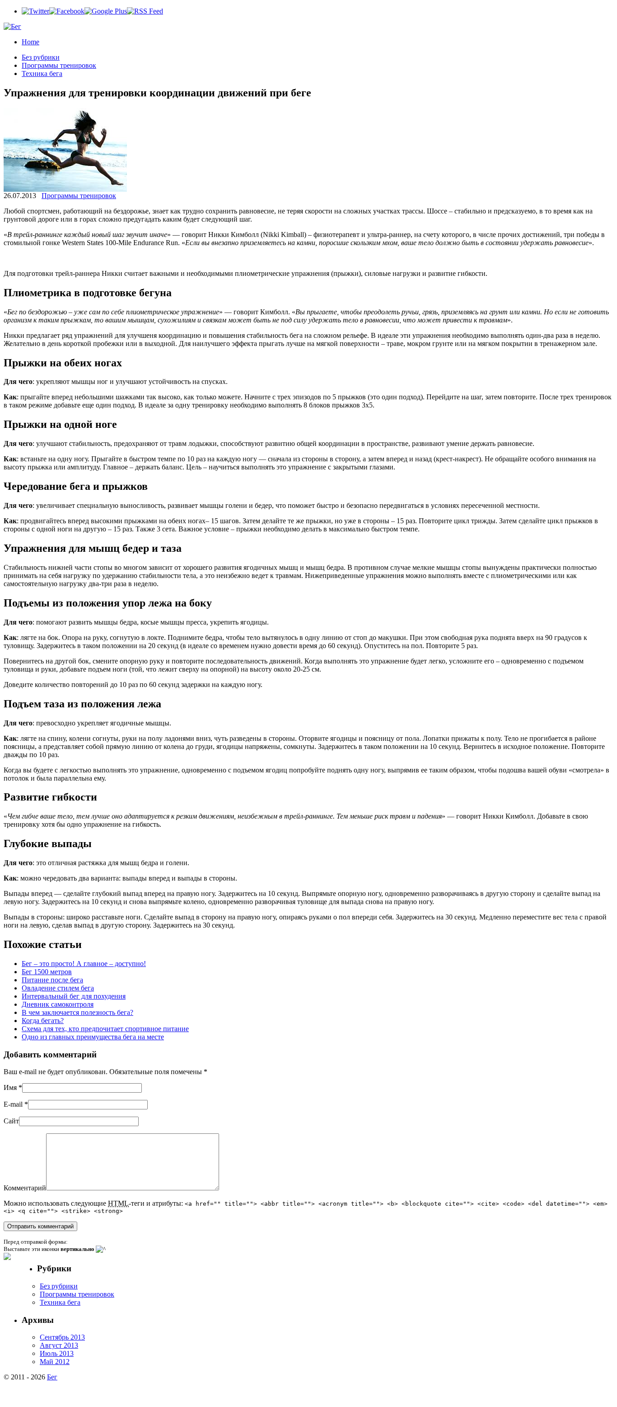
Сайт (11, 1121)
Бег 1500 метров (47, 972)
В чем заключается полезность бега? (77, 1012)
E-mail (13, 1104)
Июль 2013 (57, 1353)
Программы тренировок (59, 65)
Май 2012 (55, 1361)
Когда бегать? (43, 1020)
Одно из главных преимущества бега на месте (93, 1037)
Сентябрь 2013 (62, 1337)
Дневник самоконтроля (57, 1004)
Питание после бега (52, 980)
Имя (10, 1087)
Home (30, 42)
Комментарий (25, 1188)
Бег (52, 1377)
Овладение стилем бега (58, 988)
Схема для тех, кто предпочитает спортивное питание (105, 1029)
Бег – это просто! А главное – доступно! (84, 963)
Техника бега (42, 73)
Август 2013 (59, 1345)
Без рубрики (41, 57)
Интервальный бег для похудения (74, 996)
